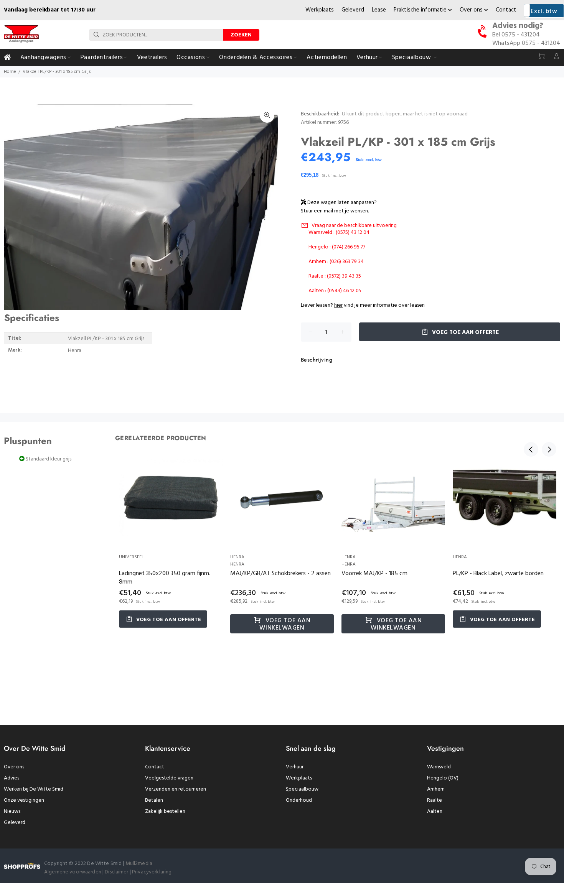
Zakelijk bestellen (165, 811)
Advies (11, 778)
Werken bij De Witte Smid (33, 789)
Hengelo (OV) (442, 778)
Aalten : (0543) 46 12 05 (334, 290)
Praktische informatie (421, 10)
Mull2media (138, 863)
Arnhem (436, 789)
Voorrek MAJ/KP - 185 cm (374, 574)
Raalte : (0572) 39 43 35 (334, 276)
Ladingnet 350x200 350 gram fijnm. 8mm (164, 578)
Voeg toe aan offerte (464, 332)
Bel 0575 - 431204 (516, 35)
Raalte (434, 800)
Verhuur (294, 767)
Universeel (131, 557)
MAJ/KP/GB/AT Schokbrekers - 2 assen (280, 574)
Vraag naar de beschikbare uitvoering (354, 225)
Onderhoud (299, 800)
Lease (379, 10)
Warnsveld (439, 767)
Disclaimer (117, 872)
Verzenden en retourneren (175, 789)
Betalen (154, 800)
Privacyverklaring (152, 872)
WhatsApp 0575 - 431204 (526, 43)
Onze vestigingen (24, 800)
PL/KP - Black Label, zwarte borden (498, 574)
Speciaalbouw (302, 789)
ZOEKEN (241, 35)
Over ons (472, 10)
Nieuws (12, 811)
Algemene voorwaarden (72, 872)
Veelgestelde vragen (169, 778)
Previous (531, 449)
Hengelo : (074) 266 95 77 (336, 247)
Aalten (434, 811)
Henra (237, 557)
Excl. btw (544, 11)
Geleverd (352, 10)
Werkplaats (319, 10)
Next (549, 449)
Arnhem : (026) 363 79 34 (336, 261)
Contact (506, 10)
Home (10, 72)
